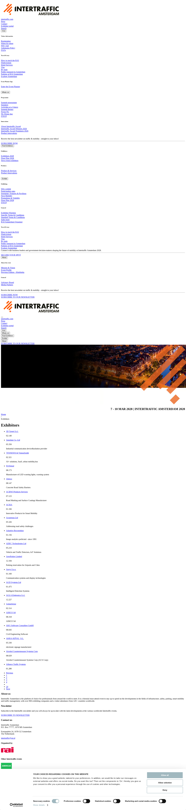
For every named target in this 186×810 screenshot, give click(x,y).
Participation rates (8, 191)
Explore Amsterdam (9, 76)
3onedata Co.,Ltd (13, 440)
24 (7, 687)
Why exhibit (6, 189)
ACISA (9, 505)
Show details (39, 805)
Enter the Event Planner (10, 87)
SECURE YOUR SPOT (11, 255)
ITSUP (4, 116)
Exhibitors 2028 (7, 156)
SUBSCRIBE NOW (9, 143)
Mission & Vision (8, 268)
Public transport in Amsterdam (13, 72)
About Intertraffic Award (11, 126)
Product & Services (8, 171)
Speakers (4, 105)
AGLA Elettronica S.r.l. (15, 595)
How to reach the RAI (10, 60)
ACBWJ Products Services (17, 492)
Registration (6, 41)
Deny (165, 790)
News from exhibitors (9, 160)
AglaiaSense (11, 604)
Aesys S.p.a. (11, 569)
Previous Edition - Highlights (12, 272)
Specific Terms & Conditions (12, 215)
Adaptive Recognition (15, 531)
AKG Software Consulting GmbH (20, 625)
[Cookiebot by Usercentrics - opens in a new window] (16, 805)
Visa (3, 67)
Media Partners (7, 285)
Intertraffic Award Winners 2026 (14, 129)
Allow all (165, 775)
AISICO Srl (11, 612)
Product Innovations (9, 173)
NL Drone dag (7, 114)
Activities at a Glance (9, 107)
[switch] (86, 801)
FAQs (3, 50)
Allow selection (165, 783)
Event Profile (6, 270)
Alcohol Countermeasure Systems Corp (22, 651)
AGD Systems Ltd (13, 582)
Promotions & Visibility (10, 198)
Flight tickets (6, 63)
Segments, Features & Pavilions (13, 193)
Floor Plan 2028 (7, 158)
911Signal (10, 466)
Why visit (5, 46)
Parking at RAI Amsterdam (12, 74)
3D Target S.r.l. (12, 431)
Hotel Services (7, 65)
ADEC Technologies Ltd (16, 543)
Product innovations (9, 133)
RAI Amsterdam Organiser (12, 222)
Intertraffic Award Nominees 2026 (14, 131)
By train (4, 70)
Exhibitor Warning (8, 213)
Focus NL (5, 112)
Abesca (9, 479)
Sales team (5, 220)
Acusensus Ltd (12, 518)
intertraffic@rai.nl (8, 738)
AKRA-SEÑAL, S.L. (15, 638)
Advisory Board (7, 282)
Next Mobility (6, 196)
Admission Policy (8, 48)
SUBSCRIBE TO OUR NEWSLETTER (18, 297)
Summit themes (7, 109)
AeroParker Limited (14, 556)
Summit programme (9, 102)
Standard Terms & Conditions (13, 217)
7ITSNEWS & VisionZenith (17, 453)
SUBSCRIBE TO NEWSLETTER (15, 715)
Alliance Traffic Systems (16, 664)
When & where (7, 43)
